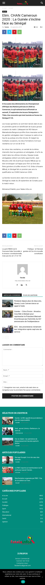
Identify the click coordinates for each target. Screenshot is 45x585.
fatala (7, 27)
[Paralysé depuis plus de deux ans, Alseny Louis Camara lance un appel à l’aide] (7, 303)
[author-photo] (22, 274)
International (19, 433)
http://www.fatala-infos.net (22, 280)
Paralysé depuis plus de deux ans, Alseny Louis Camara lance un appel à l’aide (28, 303)
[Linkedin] (22, 285)
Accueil (4, 8)
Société (18, 422)
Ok (23, 582)
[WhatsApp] (19, 32)
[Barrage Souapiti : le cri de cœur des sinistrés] (7, 460)
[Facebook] (4, 32)
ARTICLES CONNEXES (11, 295)
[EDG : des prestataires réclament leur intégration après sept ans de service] (7, 329)
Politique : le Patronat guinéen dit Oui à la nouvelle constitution (33, 251)
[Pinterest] (14, 32)
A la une (5, 306)
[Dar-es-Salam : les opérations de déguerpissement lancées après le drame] (7, 441)
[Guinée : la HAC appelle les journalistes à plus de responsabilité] (7, 421)
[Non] (42, 577)
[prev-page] (3, 337)
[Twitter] (9, 32)
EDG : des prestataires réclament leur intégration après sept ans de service (28, 329)
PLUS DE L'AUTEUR (30, 295)
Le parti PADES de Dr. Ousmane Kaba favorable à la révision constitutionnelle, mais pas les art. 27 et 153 (12, 252)
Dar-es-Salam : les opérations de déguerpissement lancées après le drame (27, 441)
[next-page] (7, 337)
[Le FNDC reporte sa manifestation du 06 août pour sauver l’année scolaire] (7, 470)
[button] (3, 3)
